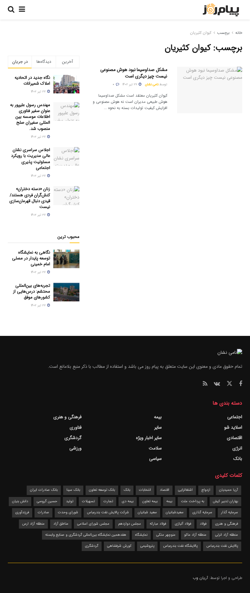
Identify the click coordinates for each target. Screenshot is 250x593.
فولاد (203, 524)
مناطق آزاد (60, 524)
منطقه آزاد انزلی (226, 535)
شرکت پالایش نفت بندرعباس (108, 512)
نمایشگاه (141, 535)
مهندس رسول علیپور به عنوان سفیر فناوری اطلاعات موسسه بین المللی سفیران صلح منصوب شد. (30, 117)
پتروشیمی (147, 546)
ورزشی (75, 448)
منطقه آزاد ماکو (195, 535)
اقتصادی (234, 437)
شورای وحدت (68, 512)
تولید (69, 501)
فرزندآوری (22, 512)
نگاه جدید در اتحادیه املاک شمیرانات (32, 80)
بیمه (158, 417)
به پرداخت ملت (192, 501)
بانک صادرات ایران (44, 490)
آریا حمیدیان (228, 490)
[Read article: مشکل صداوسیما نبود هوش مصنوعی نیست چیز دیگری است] (209, 90)
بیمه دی (127, 501)
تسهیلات (88, 501)
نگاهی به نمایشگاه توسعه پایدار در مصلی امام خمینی (31, 258)
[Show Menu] (22, 10)
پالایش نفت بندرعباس (222, 546)
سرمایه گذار (229, 512)
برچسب (223, 33)
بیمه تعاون (150, 501)
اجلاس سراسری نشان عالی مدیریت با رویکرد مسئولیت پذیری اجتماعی (30, 158)
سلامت (155, 448)
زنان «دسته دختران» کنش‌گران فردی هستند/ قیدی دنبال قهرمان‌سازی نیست (29, 198)
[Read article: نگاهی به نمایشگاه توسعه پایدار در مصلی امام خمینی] (66, 259)
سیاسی (155, 458)
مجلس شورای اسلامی (93, 524)
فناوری (76, 427)
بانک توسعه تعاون (102, 490)
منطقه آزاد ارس (33, 524)
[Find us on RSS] (205, 384)
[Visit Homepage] (221, 9)
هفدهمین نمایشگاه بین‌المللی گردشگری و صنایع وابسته (85, 535)
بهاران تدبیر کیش (225, 501)
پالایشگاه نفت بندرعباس (180, 546)
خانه (238, 33)
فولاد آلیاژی (183, 524)
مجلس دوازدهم (129, 524)
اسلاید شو (233, 427)
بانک (237, 458)
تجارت (108, 501)
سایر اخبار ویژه (149, 437)
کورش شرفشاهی (119, 546)
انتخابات (145, 490)
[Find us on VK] (217, 384)
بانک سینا (73, 490)
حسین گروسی (47, 501)
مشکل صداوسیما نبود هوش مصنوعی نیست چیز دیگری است (133, 73)
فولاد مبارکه (158, 524)
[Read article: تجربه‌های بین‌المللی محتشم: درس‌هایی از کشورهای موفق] (66, 292)
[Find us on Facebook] (240, 384)
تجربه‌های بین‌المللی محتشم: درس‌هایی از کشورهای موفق (31, 291)
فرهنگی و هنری (67, 417)
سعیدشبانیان (175, 512)
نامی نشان (152, 84)
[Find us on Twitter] (229, 384)
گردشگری (73, 437)
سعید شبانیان (147, 512)
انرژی (237, 448)
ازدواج (205, 490)
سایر (158, 427)
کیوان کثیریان (200, 33)
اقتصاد (164, 490)
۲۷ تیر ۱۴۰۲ (130, 84)
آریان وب (200, 578)
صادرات (43, 512)
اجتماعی (234, 417)
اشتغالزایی (185, 490)
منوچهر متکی (165, 535)
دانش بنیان (20, 501)
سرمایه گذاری (202, 512)
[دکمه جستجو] (11, 10)
